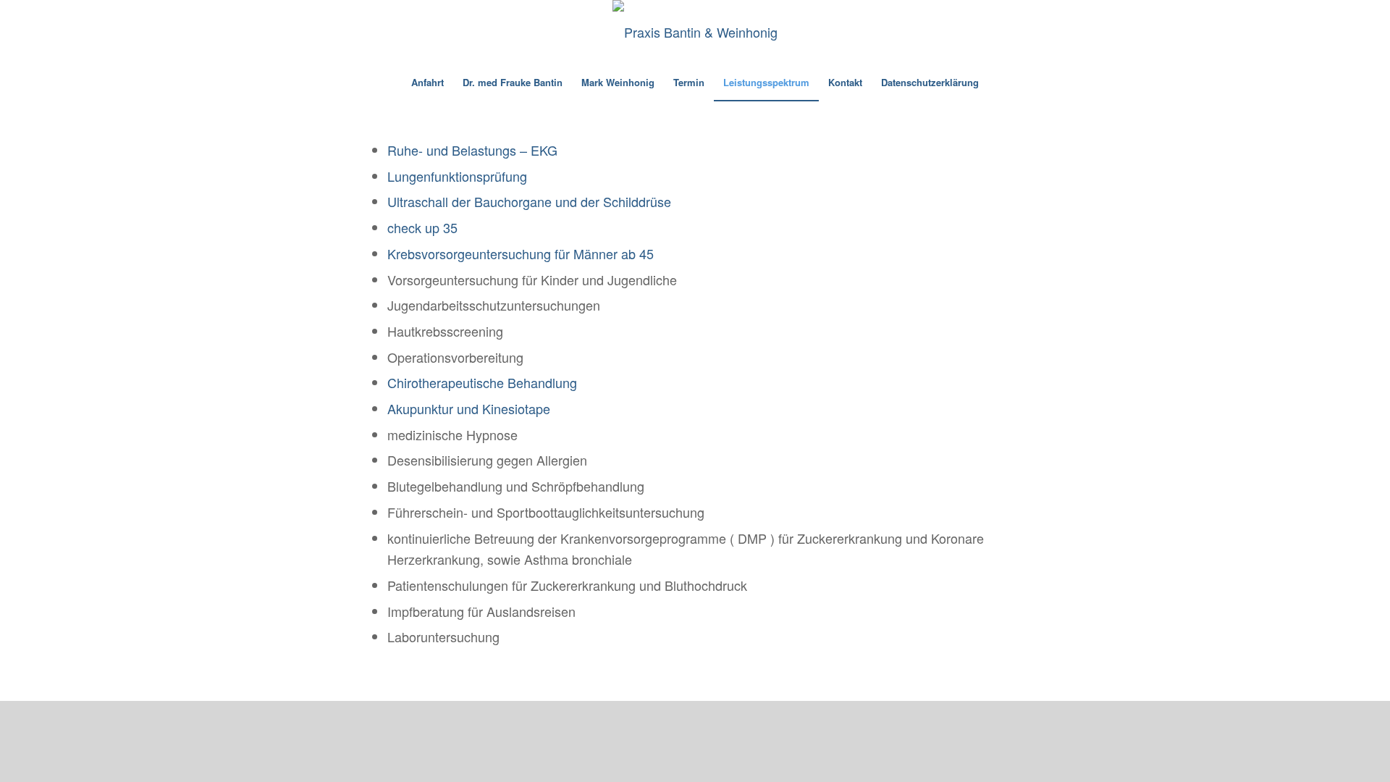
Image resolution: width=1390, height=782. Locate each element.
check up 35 (422, 227)
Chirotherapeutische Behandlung (482, 382)
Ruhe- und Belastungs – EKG (472, 149)
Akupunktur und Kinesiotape (468, 408)
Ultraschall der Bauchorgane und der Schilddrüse (529, 201)
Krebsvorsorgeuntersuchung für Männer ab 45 (520, 253)
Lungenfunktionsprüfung (457, 176)
